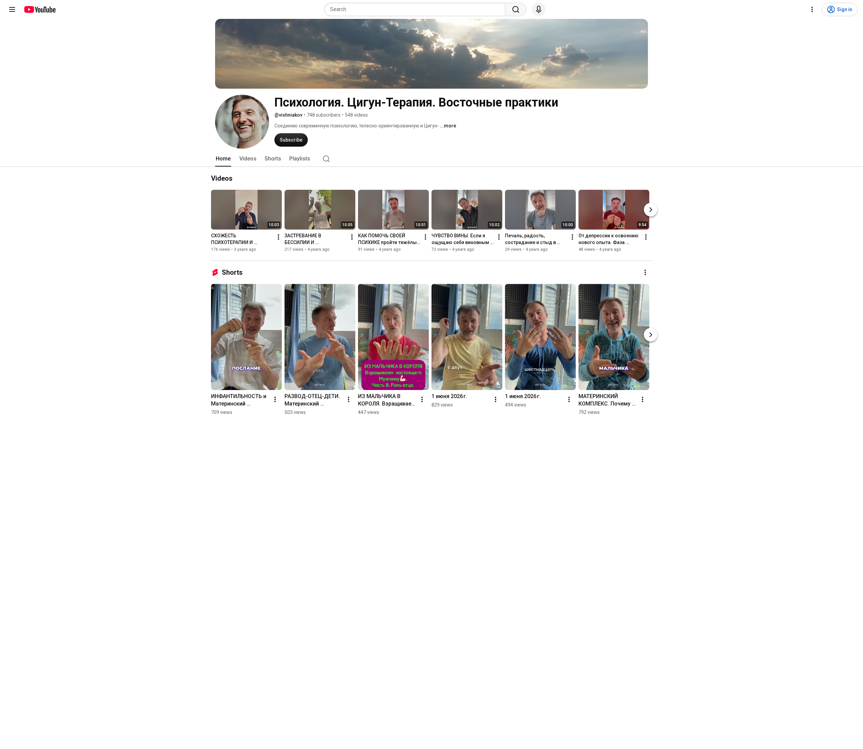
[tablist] (431, 159)
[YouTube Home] (39, 9)
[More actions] (278, 237)
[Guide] (12, 9)
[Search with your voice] (538, 9)
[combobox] (417, 9)
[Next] (650, 209)
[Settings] (812, 9)
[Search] (516, 9)
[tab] (223, 159)
